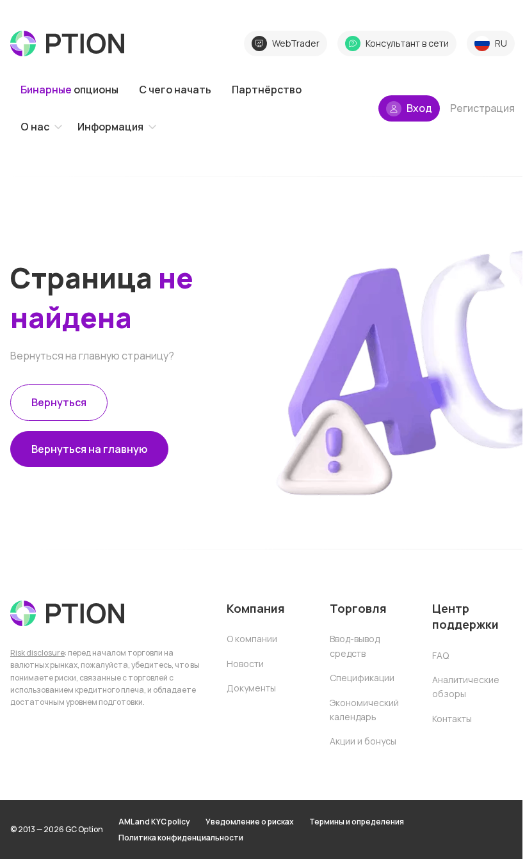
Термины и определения (356, 821)
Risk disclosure (37, 652)
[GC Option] (67, 613)
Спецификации (362, 678)
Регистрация (482, 108)
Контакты (452, 719)
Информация (110, 127)
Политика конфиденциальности (180, 837)
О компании (252, 639)
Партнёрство (267, 90)
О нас (34, 127)
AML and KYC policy (154, 821)
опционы (69, 90)
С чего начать (175, 90)
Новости (245, 664)
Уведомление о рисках (250, 821)
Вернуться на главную (89, 449)
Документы (251, 688)
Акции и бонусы (363, 741)
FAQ (440, 655)
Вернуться (58, 402)
